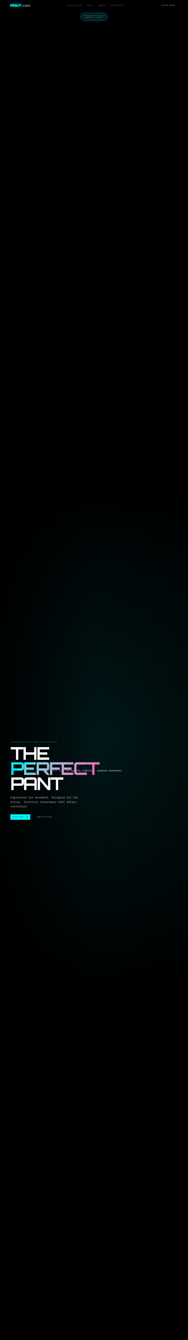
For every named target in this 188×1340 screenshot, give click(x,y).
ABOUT (102, 5)
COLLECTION (74, 5)
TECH (90, 5)
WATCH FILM (44, 817)
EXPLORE (18, 817)
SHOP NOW (168, 5)
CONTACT (117, 5)
